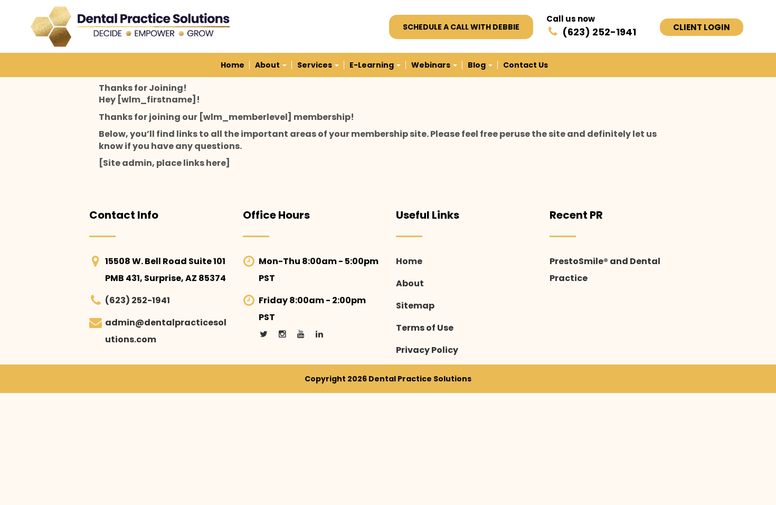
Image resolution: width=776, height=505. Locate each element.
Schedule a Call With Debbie (461, 27)
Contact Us (525, 65)
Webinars (431, 65)
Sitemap (415, 306)
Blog (477, 65)
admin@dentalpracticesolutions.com (165, 330)
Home (232, 65)
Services (315, 65)
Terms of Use (424, 328)
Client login (701, 27)
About (268, 65)
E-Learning (372, 65)
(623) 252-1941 (137, 300)
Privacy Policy (427, 350)
